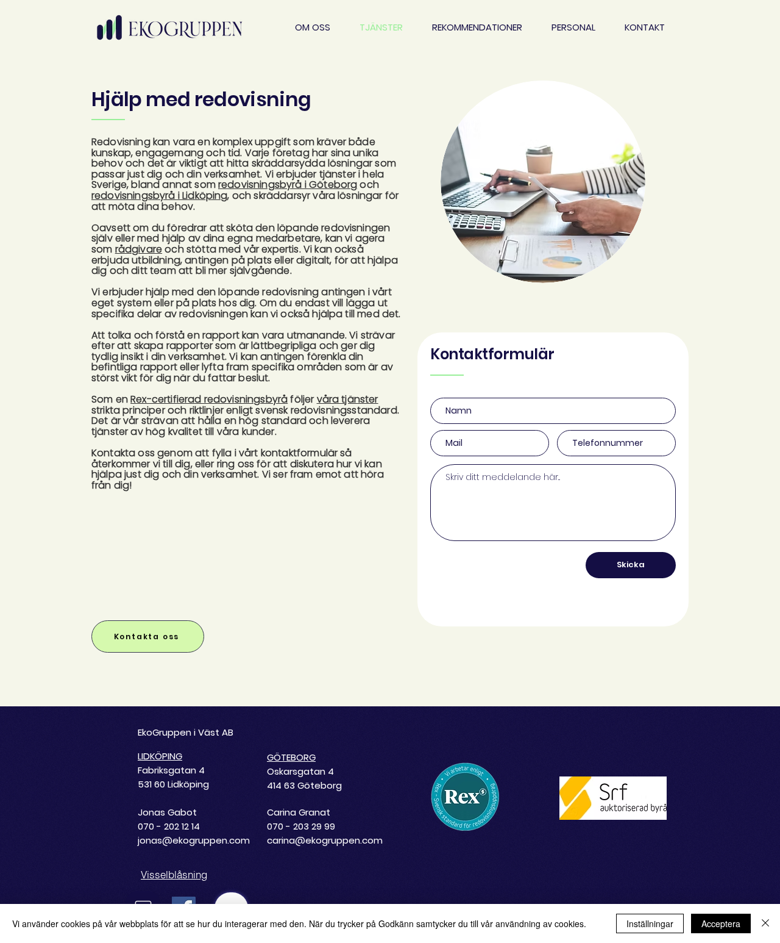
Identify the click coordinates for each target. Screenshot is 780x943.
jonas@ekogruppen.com (194, 840)
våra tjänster (347, 399)
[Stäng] (765, 923)
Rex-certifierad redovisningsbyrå (209, 399)
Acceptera (720, 923)
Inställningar (649, 923)
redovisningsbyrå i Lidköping (159, 195)
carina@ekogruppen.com (325, 840)
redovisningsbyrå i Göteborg (287, 184)
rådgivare (138, 249)
